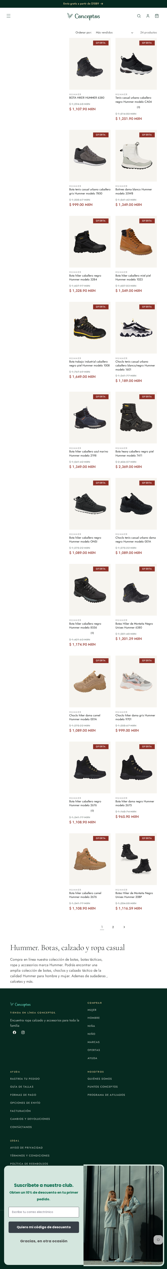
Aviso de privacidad (26, 1148)
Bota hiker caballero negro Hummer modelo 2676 (85, 803)
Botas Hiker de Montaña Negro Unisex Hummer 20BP (134, 895)
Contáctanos (21, 1127)
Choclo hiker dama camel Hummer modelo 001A (84, 717)
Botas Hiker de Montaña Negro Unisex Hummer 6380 (134, 626)
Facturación (20, 1111)
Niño (91, 1034)
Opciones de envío (25, 1103)
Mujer (92, 1010)
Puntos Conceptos (103, 1087)
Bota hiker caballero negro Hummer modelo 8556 (85, 626)
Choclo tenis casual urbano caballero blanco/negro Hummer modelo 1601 (135, 366)
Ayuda (92, 1058)
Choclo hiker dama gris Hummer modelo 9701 (135, 717)
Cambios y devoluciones (30, 1119)
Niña (91, 1026)
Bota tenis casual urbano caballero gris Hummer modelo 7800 (90, 191)
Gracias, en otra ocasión (43, 1241)
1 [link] (102, 927)
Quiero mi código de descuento (44, 1227)
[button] (8, 15)
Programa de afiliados (106, 1095)
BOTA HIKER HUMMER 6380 (86, 98)
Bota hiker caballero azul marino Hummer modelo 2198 (88, 454)
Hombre (94, 1018)
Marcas (94, 1042)
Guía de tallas (22, 1087)
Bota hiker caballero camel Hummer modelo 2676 (85, 895)
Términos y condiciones (30, 1156)
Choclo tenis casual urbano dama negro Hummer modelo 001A (135, 540)
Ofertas (94, 1050)
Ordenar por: (84, 32)
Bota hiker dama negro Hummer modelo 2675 (134, 803)
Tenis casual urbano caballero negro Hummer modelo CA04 (133, 100)
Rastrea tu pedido (25, 1079)
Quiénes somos (100, 1079)
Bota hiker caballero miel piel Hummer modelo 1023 (133, 278)
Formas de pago (23, 1095)
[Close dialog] (157, 1172)
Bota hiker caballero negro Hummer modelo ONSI (85, 540)
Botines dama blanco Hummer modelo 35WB (133, 191)
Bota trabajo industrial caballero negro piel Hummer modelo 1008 (89, 364)
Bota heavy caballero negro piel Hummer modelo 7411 (134, 454)
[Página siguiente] (124, 927)
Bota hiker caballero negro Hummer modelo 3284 (85, 278)
